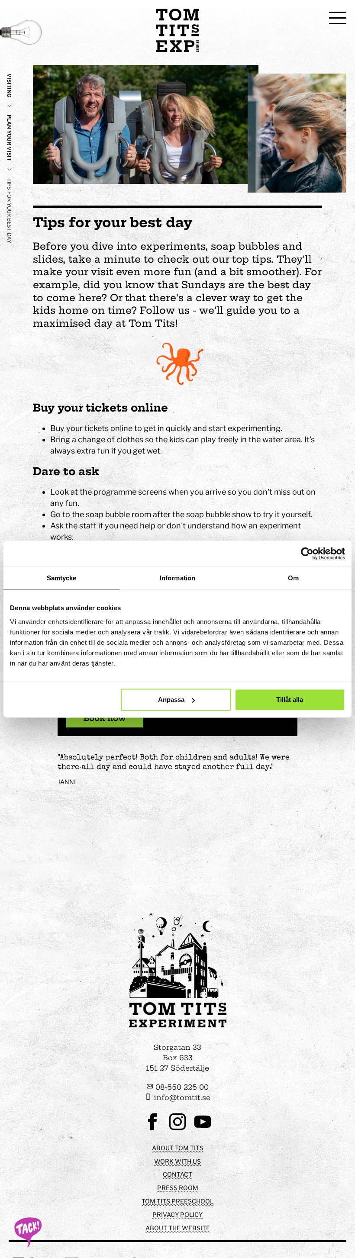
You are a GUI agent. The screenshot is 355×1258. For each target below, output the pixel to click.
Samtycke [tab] (62, 578)
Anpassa (171, 699)
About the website (177, 1228)
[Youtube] (202, 1129)
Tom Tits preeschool (177, 1201)
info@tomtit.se (181, 1097)
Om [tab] (293, 578)
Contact (177, 1174)
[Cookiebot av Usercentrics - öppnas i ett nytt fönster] (307, 553)
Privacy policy (177, 1214)
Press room (177, 1187)
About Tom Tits (177, 1148)
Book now (105, 718)
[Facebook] (152, 1129)
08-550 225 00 (181, 1087)
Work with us (177, 1161)
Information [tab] (177, 578)
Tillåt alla (289, 699)
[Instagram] (177, 1129)
